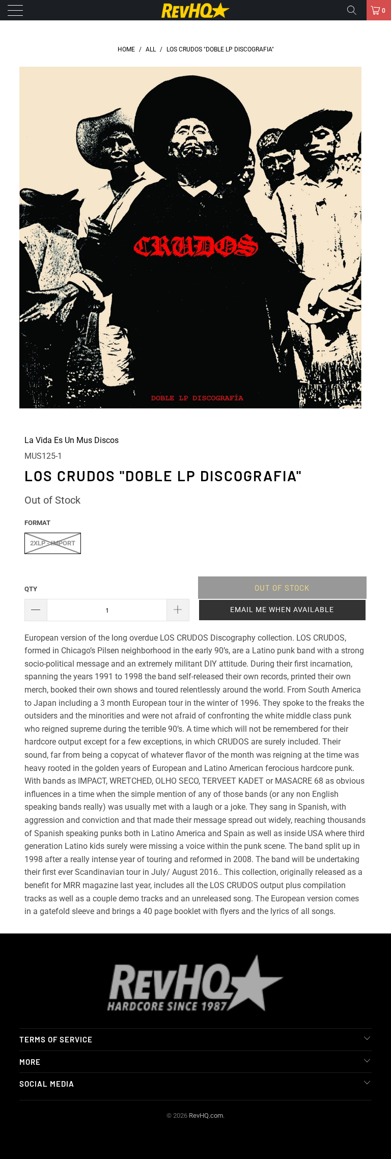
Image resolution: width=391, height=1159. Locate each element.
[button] (282, 610)
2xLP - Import (52, 543)
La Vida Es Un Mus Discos (71, 440)
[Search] (355, 10)
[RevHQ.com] (195, 10)
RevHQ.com (206, 1115)
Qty (30, 589)
